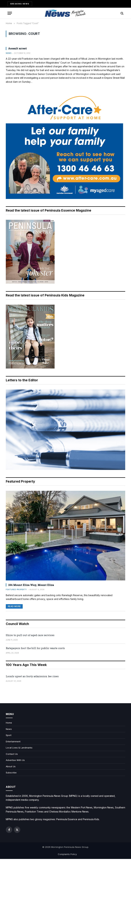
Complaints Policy (67, 854)
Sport (8, 735)
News (8, 53)
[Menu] (10, 13)
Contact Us (12, 754)
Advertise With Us (15, 760)
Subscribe (11, 772)
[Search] (121, 13)
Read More (14, 606)
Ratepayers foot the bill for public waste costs (35, 648)
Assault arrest (17, 48)
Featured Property (16, 589)
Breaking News (19, 4)
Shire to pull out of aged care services (30, 635)
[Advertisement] (65, 888)
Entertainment (13, 741)
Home (9, 722)
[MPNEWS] (65, 13)
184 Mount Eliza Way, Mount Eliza (31, 585)
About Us (11, 766)
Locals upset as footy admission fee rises (32, 676)
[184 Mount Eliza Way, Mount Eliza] (65, 535)
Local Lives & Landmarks (19, 747)
